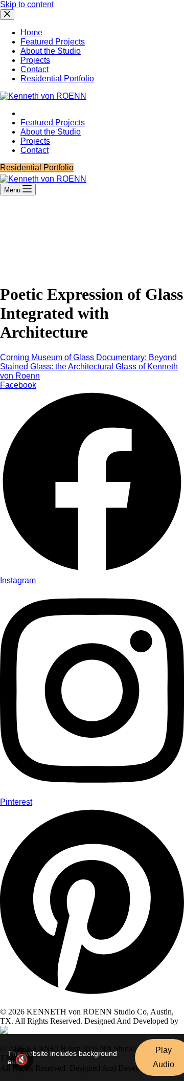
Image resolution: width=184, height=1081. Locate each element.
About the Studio (50, 131)
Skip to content (27, 4)
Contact (34, 150)
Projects (35, 141)
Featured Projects (52, 122)
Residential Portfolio (37, 167)
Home (31, 113)
